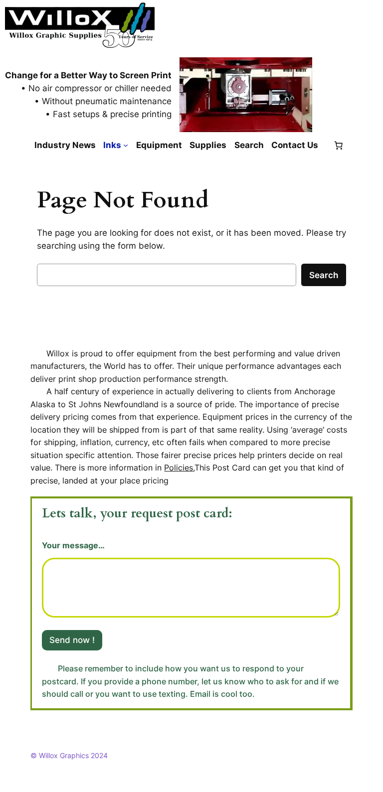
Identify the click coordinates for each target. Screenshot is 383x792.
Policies (178, 468)
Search (323, 275)
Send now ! (72, 640)
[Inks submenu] (125, 145)
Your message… (73, 545)
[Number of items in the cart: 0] (338, 145)
